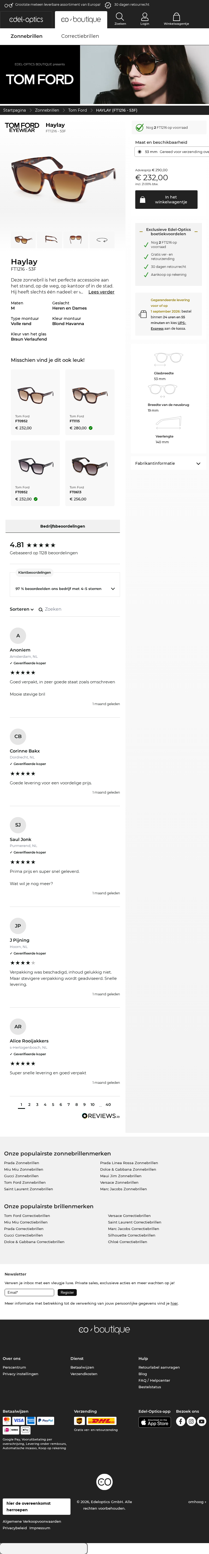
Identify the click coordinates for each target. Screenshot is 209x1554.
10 (92, 1104)
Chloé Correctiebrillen (127, 1242)
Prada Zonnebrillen (21, 1163)
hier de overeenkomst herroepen (29, 1506)
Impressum (39, 1528)
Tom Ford (77, 110)
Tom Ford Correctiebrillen (27, 1215)
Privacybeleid (15, 1528)
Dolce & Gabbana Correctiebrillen (34, 1242)
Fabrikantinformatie (155, 463)
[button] (26, 19)
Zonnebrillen (47, 110)
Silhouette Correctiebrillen (131, 1235)
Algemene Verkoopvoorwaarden (32, 1521)
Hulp (143, 1358)
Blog (143, 1374)
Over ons (11, 1358)
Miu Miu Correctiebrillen (26, 1222)
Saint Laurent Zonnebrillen (28, 1189)
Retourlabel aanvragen (159, 1367)
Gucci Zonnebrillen (21, 1176)
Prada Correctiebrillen (24, 1228)
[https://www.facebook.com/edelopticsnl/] (180, 1422)
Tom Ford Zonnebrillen (25, 1182)
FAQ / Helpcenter (154, 1380)
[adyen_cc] (7, 1421)
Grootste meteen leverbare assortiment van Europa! (57, 4)
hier (174, 1303)
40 (108, 1104)
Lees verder (101, 292)
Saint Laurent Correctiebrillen (134, 1222)
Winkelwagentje (176, 24)
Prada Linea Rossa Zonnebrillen (129, 1163)
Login (144, 24)
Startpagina (14, 110)
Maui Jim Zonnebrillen (121, 1176)
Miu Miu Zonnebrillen (23, 1169)
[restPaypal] (45, 1421)
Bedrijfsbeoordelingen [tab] (62, 526)
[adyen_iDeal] (11, 1430)
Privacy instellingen (20, 1374)
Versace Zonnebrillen (119, 1182)
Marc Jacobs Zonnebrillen (123, 1189)
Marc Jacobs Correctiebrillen (133, 1228)
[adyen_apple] (25, 1430)
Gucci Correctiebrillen (23, 1235)
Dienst (77, 1358)
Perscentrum (14, 1367)
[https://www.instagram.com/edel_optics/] (191, 1422)
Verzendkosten (83, 1374)
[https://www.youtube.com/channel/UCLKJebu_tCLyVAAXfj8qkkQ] (201, 1422)
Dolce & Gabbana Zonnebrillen (128, 1169)
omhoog (196, 1502)
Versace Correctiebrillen (129, 1215)
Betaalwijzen (82, 1367)
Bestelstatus (150, 1387)
